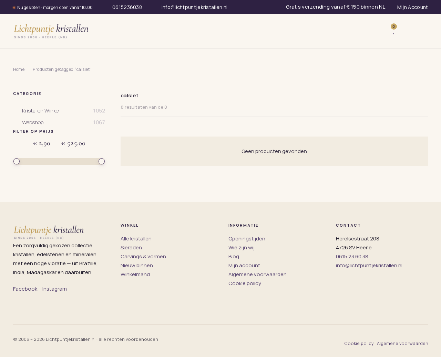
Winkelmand (135, 274)
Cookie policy (244, 283)
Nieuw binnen (137, 265)
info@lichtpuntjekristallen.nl (369, 265)
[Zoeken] (379, 31)
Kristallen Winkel (41, 111)
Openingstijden (246, 238)
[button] (420, 31)
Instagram (54, 288)
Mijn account (244, 265)
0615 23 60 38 (352, 256)
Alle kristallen (136, 238)
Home (19, 69)
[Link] (404, 31)
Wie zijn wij (241, 247)
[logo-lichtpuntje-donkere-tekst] (52, 31)
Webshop (32, 122)
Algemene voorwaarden (257, 274)
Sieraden (131, 247)
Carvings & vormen (143, 256)
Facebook (25, 288)
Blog (233, 256)
